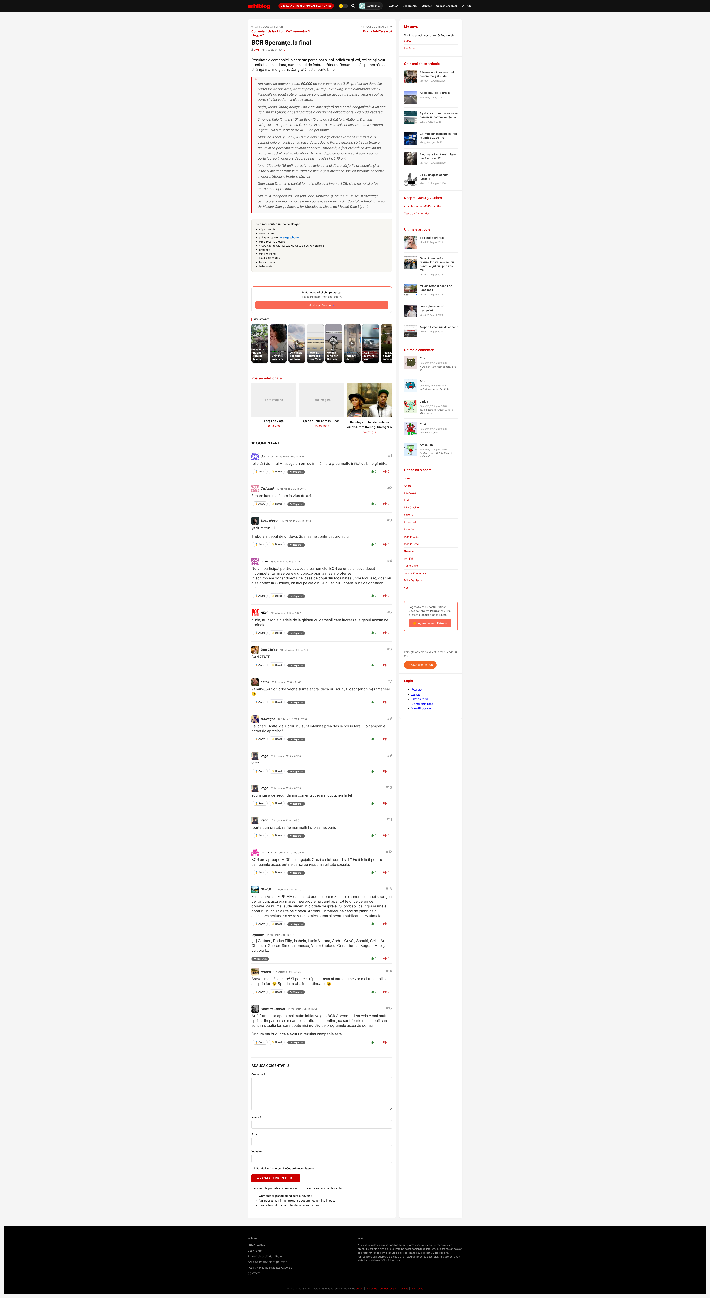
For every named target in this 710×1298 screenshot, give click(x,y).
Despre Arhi (410, 5)
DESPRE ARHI (255, 1250)
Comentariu (258, 1074)
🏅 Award (260, 471)
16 (284, 49)
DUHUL (266, 889)
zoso (407, 478)
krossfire (409, 529)
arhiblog (259, 5)
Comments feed (422, 704)
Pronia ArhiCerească (377, 31)
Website (256, 1151)
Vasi (406, 587)
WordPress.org (421, 708)
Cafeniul (267, 488)
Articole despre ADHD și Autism (423, 206)
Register (417, 689)
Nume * (256, 1117)
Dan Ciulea (269, 650)
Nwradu (409, 551)
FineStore (409, 48)
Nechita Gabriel (273, 1009)
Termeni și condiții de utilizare (265, 1256)
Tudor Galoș (411, 565)
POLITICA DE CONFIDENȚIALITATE (267, 1262)
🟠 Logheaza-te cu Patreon (430, 623)
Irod (406, 500)
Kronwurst (410, 522)
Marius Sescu (412, 543)
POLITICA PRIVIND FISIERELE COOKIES (270, 1267)
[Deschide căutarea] (353, 6)
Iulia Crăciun (411, 507)
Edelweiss (410, 492)
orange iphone (289, 237)
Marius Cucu (411, 536)
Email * (256, 1134)
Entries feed (419, 699)
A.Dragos (268, 719)
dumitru (267, 456)
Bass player (270, 521)
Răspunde (297, 472)
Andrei (408, 485)
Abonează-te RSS (421, 664)
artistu (266, 972)
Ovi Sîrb (409, 558)
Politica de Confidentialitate (381, 1288)
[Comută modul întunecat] (343, 6)
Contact (427, 5)
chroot (359, 1288)
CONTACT (254, 1273)
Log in (415, 694)
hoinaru (408, 514)
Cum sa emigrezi (446, 5)
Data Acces (416, 1288)
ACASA (393, 5)
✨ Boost (276, 471)
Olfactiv (257, 935)
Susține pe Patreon (320, 305)
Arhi (256, 49)
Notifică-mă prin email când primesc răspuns (284, 1168)
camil (265, 682)
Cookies (403, 1288)
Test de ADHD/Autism (417, 213)
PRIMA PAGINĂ (256, 1244)
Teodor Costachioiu (415, 573)
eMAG (408, 40)
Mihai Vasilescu (413, 580)
